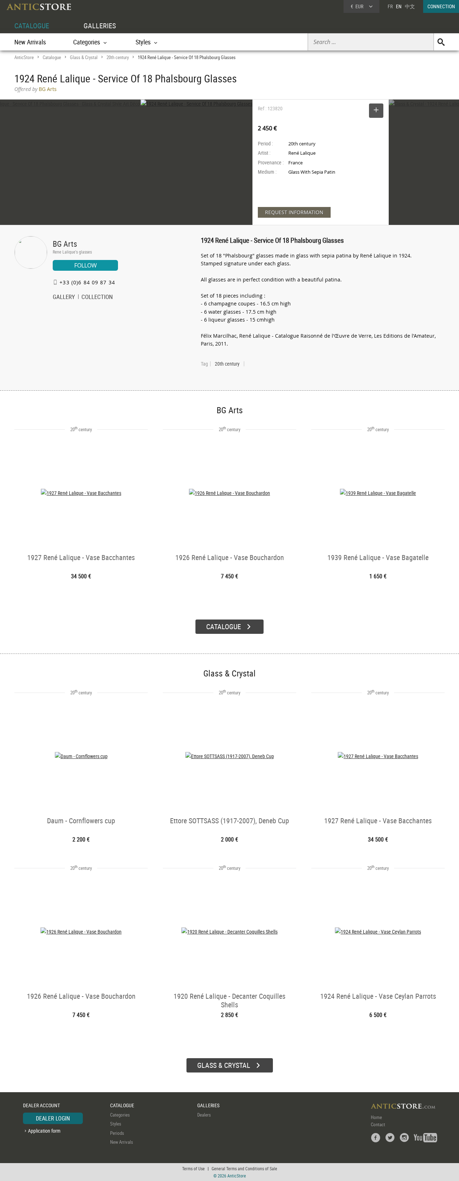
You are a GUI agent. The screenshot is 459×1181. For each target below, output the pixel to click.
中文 (410, 6)
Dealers (204, 1115)
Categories (120, 1115)
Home (376, 1117)
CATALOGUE (31, 25)
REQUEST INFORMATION (294, 212)
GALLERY (64, 297)
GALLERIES (100, 25)
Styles (115, 1123)
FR (390, 6)
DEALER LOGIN (53, 1118)
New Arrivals (30, 42)
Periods (117, 1133)
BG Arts (65, 243)
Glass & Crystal (84, 57)
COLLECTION (97, 297)
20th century (118, 57)
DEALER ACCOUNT (41, 1105)
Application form (44, 1130)
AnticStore (24, 57)
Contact (378, 1124)
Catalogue (52, 57)
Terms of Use (193, 1168)
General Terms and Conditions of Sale (244, 1168)
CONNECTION (441, 6)
